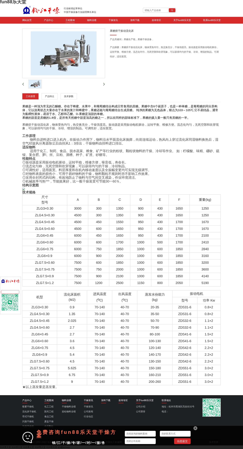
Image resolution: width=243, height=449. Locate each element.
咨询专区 (156, 20)
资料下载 (135, 20)
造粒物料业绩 (69, 411)
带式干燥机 (28, 416)
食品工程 (49, 416)
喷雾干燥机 (28, 406)
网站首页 (27, 20)
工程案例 (70, 20)
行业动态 (88, 416)
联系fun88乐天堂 (212, 20)
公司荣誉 (140, 411)
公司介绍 (140, 406)
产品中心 (48, 20)
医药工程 (49, 411)
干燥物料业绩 (69, 406)
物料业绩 (91, 20)
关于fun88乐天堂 (182, 20)
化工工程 (49, 406)
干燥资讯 (113, 20)
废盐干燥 (49, 421)
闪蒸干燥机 (28, 421)
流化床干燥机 (29, 411)
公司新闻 (88, 411)
